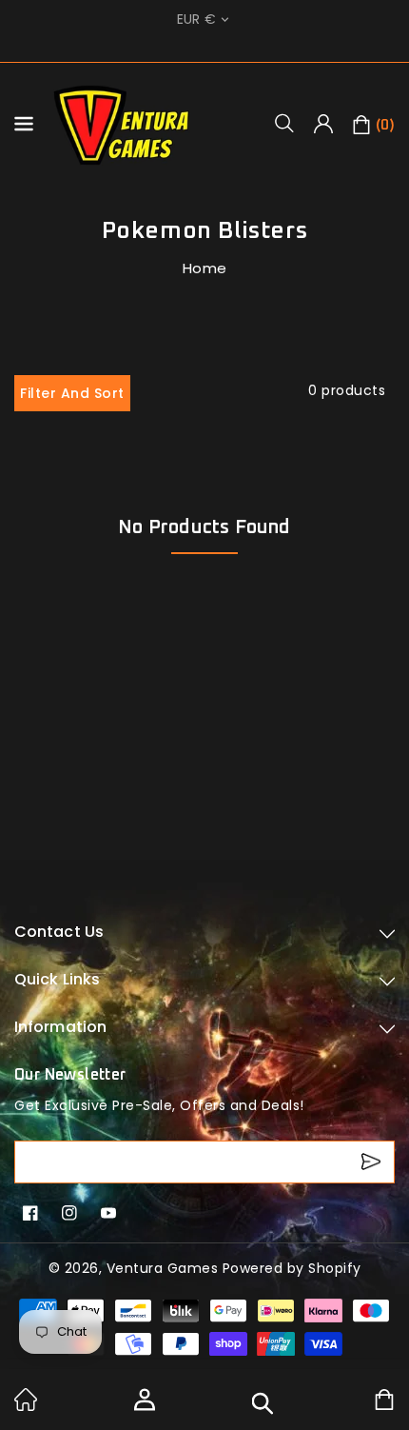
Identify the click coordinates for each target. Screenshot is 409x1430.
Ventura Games (163, 1268)
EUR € (197, 19)
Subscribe (373, 1162)
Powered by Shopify (292, 1268)
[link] (25, 1406)
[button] (291, 122)
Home (205, 268)
